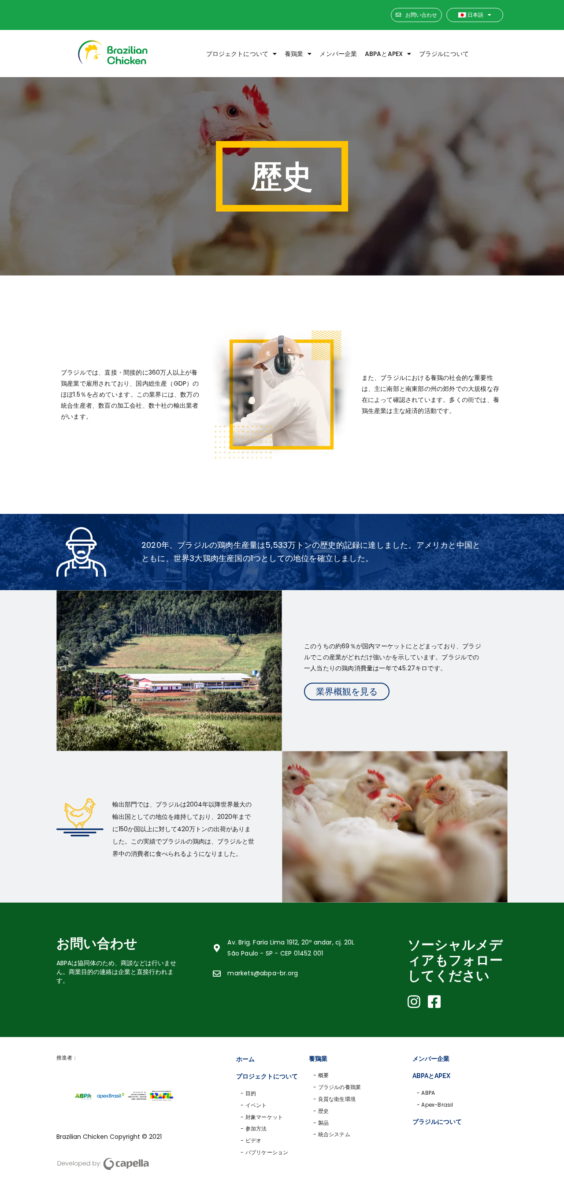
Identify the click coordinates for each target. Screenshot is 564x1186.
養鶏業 (294, 53)
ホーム (245, 1059)
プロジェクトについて (237, 53)
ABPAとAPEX (384, 53)
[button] (416, 15)
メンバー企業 (338, 53)
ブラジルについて (444, 53)
